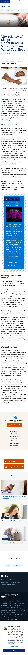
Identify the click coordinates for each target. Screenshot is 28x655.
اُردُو (9, 617)
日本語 (23, 610)
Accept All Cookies (13, 650)
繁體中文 (15, 603)
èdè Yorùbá (12, 610)
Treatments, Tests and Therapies (10, 582)
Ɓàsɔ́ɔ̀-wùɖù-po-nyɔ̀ (19, 608)
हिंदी (19, 617)
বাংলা (18, 610)
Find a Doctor (12, 461)
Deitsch (3, 619)
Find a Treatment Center (13, 466)
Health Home (8, 10)
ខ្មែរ (8, 619)
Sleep (4, 53)
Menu (12, 1)
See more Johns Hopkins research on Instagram (13, 264)
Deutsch (3, 614)
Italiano (3, 608)
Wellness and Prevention (17, 10)
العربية (18, 612)
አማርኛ (9, 603)
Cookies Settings (14, 646)
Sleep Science (12, 53)
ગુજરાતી (22, 614)
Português (17, 605)
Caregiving (4, 587)
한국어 (3, 612)
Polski (9, 614)
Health (7, 6)
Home (2, 10)
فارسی (14, 617)
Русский (9, 605)
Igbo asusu (4, 610)
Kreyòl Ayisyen (11, 612)
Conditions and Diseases (8, 580)
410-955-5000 (14, 431)
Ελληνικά (16, 614)
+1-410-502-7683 (14, 444)
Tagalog (3, 605)
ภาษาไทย (3, 617)
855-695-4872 (14, 437)
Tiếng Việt (10, 608)
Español (3, 603)
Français (21, 603)
